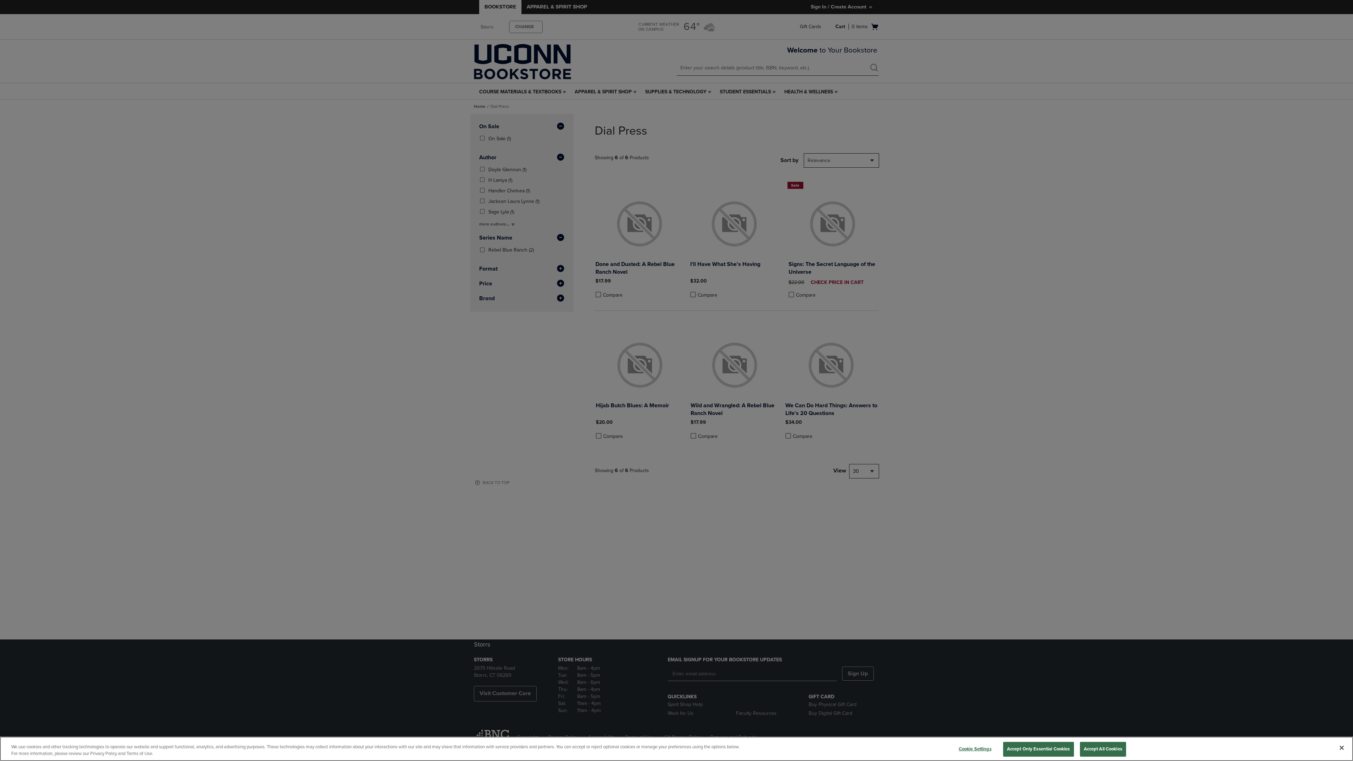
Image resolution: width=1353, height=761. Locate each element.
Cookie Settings (975, 749)
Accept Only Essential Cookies (1038, 749)
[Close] (1341, 748)
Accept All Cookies (1103, 749)
